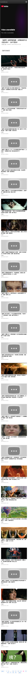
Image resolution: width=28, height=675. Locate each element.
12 (18, 671)
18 (13, 672)
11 (15, 671)
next (20, 672)
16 (7, 672)
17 (10, 672)
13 (20, 671)
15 (25, 671)
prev (3, 671)
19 (15, 672)
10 (13, 671)
